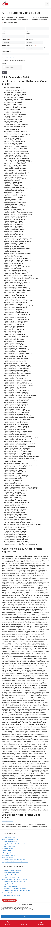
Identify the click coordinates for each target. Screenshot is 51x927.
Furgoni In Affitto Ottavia (8, 893)
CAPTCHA (4, 63)
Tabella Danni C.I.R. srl (9, 900)
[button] (49, 904)
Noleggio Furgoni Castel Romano (10, 872)
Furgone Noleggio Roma (8, 846)
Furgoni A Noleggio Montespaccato (11, 870)
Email (3, 33)
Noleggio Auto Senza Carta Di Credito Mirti (13, 881)
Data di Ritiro (29, 39)
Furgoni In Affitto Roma (8, 850)
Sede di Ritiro (6, 39)
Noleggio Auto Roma (7, 857)
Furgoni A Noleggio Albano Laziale (11, 895)
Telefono (28, 33)
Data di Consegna (31, 45)
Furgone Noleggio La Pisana (9, 886)
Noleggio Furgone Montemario (10, 884)
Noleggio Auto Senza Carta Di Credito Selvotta (14, 879)
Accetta (25, 916)
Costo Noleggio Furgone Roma (10, 855)
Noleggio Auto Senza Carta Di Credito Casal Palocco (16, 890)
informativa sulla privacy (12, 58)
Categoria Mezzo (7, 51)
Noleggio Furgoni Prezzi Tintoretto (11, 875)
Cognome (28, 31)
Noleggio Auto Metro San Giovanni (11, 877)
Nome (3, 31)
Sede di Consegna (7, 45)
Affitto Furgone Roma (7, 853)
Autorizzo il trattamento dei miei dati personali (14, 60)
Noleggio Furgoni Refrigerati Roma (11, 841)
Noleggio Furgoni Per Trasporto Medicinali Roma (15, 862)
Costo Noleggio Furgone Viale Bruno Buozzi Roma (15, 888)
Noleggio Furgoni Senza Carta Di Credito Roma (14, 844)
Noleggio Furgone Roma (8, 837)
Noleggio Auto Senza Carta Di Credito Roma (14, 859)
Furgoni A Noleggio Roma (8, 848)
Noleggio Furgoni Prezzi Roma (10, 839)
